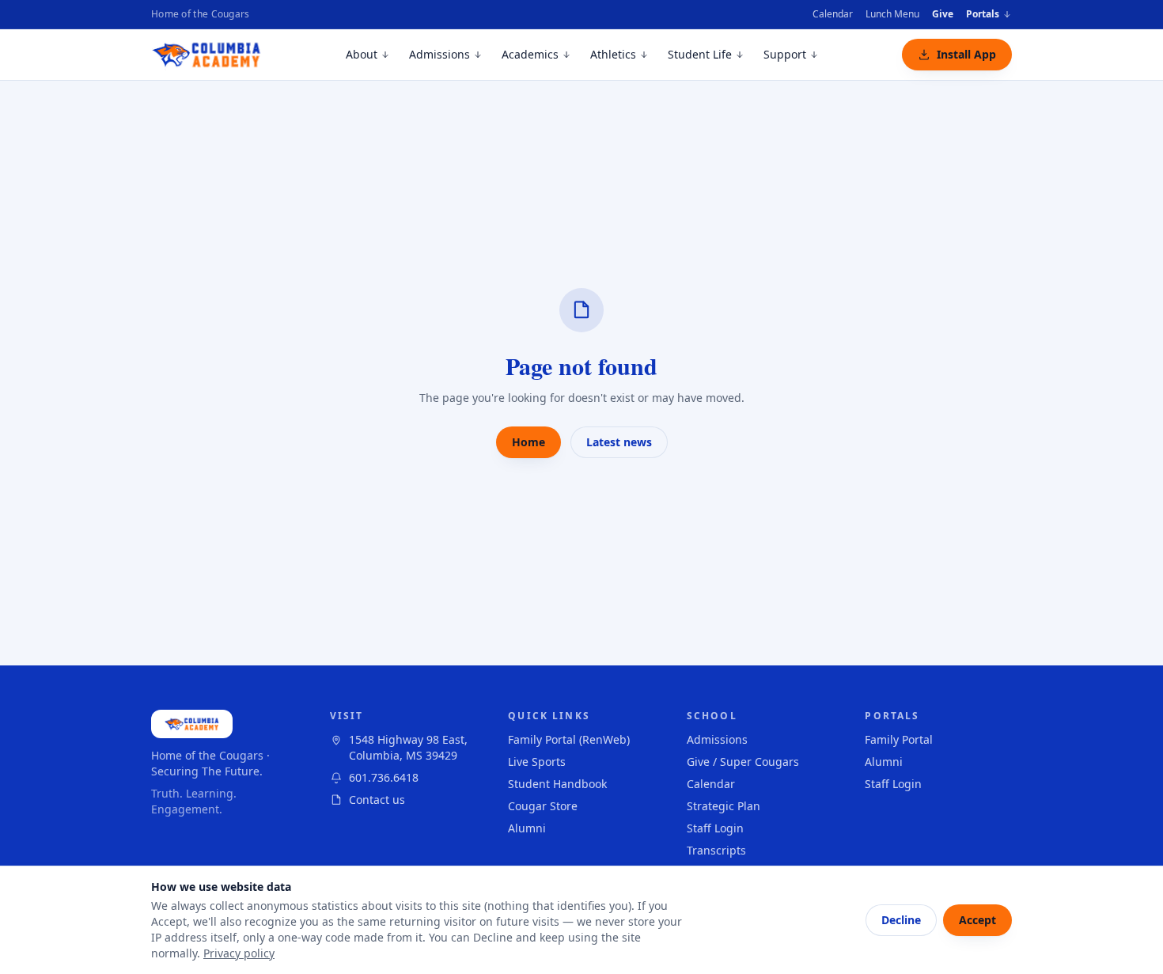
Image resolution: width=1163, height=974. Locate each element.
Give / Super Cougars (743, 761)
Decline (901, 919)
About (361, 54)
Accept (977, 919)
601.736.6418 (384, 777)
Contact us (377, 799)
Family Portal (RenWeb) (569, 739)
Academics (530, 54)
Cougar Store (543, 805)
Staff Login (715, 828)
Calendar (833, 14)
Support (784, 54)
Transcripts (716, 850)
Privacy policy (239, 953)
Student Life (700, 54)
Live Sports (537, 761)
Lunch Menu (892, 14)
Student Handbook (557, 783)
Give (942, 14)
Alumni (527, 828)
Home (528, 441)
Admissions (439, 54)
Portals (982, 14)
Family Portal (899, 739)
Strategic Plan (723, 805)
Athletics (613, 54)
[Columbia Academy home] (207, 54)
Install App (966, 54)
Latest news (619, 441)
